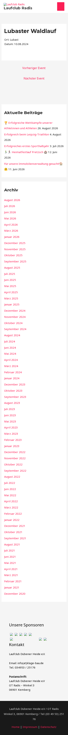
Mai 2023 (10, 421)
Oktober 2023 (13, 390)
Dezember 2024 (14, 310)
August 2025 (12, 267)
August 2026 (12, 200)
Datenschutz (48, 727)
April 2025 (11, 292)
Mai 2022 (10, 495)
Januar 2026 (11, 237)
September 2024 (15, 329)
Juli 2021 (9, 550)
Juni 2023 (10, 415)
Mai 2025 (10, 286)
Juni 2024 (10, 347)
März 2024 (11, 366)
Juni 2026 (10, 212)
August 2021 (12, 544)
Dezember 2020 (14, 593)
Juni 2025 (10, 280)
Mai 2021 (10, 563)
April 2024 (11, 360)
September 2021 (15, 538)
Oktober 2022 (13, 464)
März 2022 (11, 507)
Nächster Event (34, 78)
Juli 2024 (9, 341)
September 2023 (15, 397)
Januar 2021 (11, 587)
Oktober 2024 (13, 323)
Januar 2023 (11, 446)
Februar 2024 (13, 372)
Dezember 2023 (14, 384)
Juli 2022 (9, 483)
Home (16, 727)
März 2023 (11, 433)
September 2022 (15, 470)
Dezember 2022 (14, 452)
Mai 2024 (10, 353)
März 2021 (11, 575)
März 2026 (11, 230)
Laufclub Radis (18, 8)
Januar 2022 (11, 520)
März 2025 (11, 298)
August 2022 (12, 476)
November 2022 (15, 458)
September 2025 (15, 261)
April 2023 (11, 427)
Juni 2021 (10, 556)
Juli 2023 (9, 409)
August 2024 (12, 335)
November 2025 (15, 249)
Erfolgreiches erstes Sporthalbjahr (26, 146)
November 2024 (15, 317)
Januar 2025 (11, 304)
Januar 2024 (11, 378)
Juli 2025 (9, 274)
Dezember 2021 (14, 526)
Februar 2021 (13, 581)
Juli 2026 (9, 206)
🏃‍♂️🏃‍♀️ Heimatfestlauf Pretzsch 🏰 (25, 152)
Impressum (30, 727)
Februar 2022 (13, 513)
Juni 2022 (10, 489)
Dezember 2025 (14, 243)
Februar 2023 (13, 440)
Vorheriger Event (34, 68)
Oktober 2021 (13, 532)
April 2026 (11, 224)
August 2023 (12, 403)
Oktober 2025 (13, 255)
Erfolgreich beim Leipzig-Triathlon (26, 134)
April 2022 (11, 501)
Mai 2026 (10, 218)
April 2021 (11, 569)
